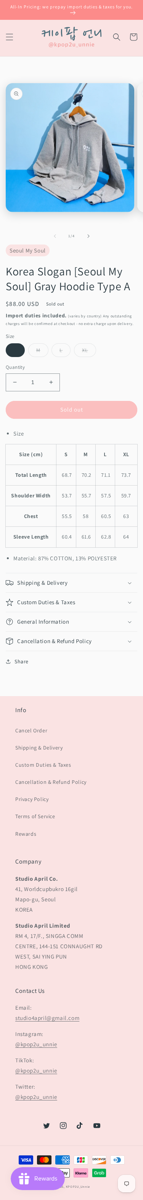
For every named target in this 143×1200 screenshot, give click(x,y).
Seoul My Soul (28, 250)
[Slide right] (88, 236)
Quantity (15, 367)
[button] (9, 37)
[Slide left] (55, 236)
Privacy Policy (31, 799)
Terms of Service (35, 816)
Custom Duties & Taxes (43, 764)
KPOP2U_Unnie (78, 1186)
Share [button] (21, 661)
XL (85, 350)
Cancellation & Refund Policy (51, 782)
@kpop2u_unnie (36, 1044)
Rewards (25, 833)
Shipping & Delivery (39, 747)
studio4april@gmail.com (47, 1017)
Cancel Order (31, 730)
